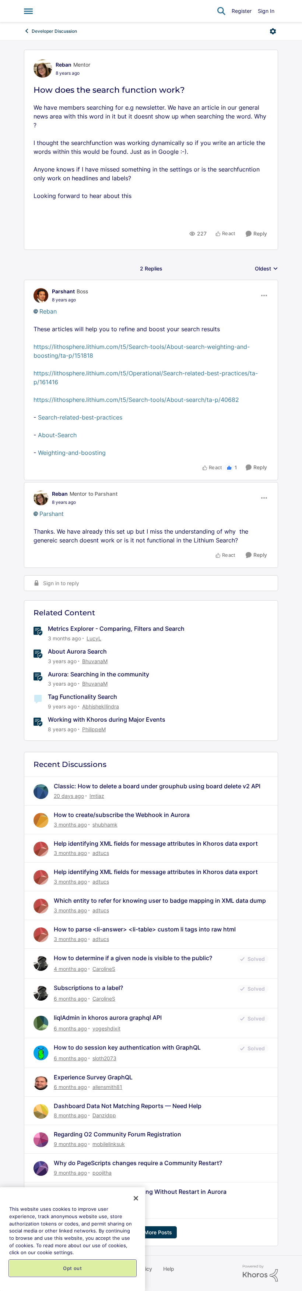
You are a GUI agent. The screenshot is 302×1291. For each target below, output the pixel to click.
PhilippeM (94, 729)
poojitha (102, 1173)
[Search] (221, 11)
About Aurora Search (77, 651)
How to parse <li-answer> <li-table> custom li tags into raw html (145, 929)
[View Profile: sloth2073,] (41, 1053)
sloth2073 (104, 1058)
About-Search (57, 435)
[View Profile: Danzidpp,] (41, 1111)
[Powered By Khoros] (260, 1273)
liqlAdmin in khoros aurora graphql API (108, 1017)
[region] (72, 1239)
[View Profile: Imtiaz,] (41, 791)
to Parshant (102, 494)
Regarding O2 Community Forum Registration (117, 1134)
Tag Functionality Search (82, 696)
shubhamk (104, 824)
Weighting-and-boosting (72, 452)
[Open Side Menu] (28, 11)
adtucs (100, 853)
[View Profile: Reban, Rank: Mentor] (43, 68)
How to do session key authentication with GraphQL (127, 1047)
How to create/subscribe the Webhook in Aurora (122, 814)
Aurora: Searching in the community (98, 674)
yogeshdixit (106, 1028)
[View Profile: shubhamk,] (41, 820)
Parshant (63, 291)
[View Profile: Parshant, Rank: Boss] (41, 295)
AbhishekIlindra (100, 706)
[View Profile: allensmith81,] (41, 1082)
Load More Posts (151, 1232)
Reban (63, 64)
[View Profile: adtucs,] (41, 849)
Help (168, 1269)
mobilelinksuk (108, 1144)
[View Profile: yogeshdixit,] (41, 1023)
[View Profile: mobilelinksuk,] (41, 1139)
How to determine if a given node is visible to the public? (133, 958)
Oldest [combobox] (266, 268)
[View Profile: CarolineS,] (41, 963)
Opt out (72, 1268)
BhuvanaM (95, 661)
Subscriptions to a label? (88, 987)
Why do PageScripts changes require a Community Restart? (138, 1163)
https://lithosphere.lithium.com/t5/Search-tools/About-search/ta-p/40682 (136, 399)
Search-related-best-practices (80, 417)
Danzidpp (104, 1115)
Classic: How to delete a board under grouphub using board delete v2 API (157, 786)
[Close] (136, 1198)
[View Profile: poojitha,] (41, 1168)
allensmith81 (107, 1087)
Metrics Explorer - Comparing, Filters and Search (116, 628)
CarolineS (103, 969)
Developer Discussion (54, 31)
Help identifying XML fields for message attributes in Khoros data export (156, 843)
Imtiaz (96, 796)
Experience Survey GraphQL (93, 1077)
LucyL (94, 638)
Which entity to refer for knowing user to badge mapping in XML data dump (160, 900)
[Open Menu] (273, 31)
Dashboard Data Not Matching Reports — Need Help (127, 1106)
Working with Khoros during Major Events (106, 719)
